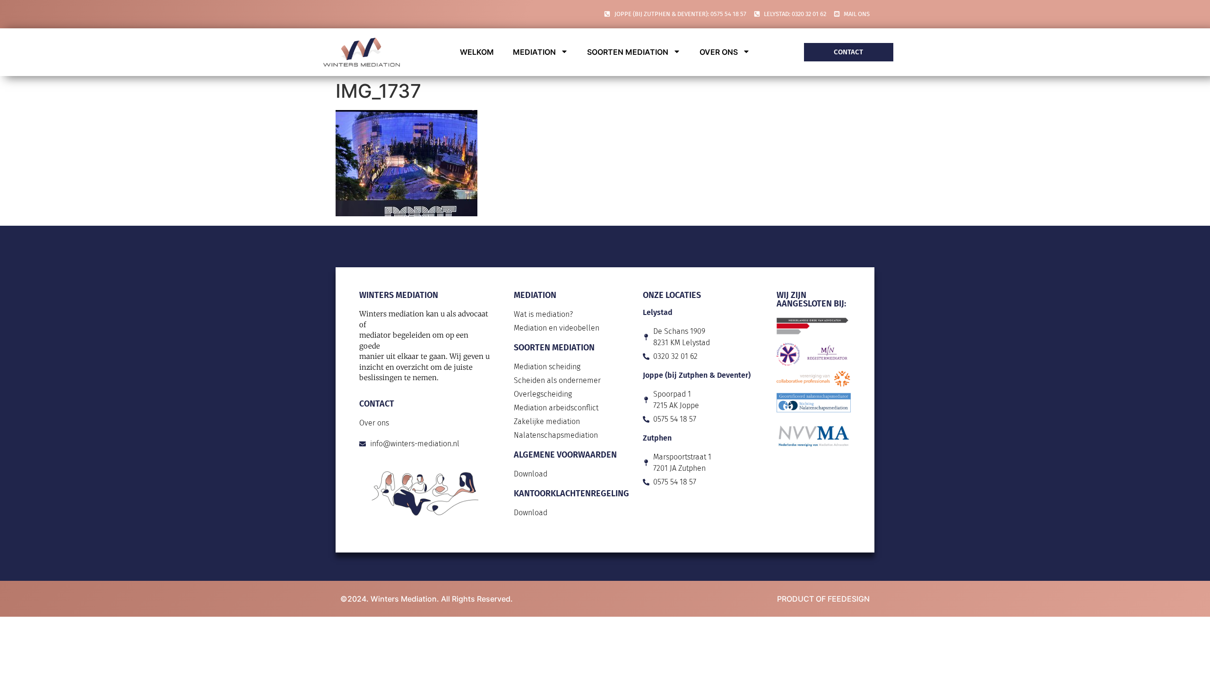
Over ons (719, 52)
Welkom (477, 52)
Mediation (534, 52)
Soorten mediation (627, 52)
